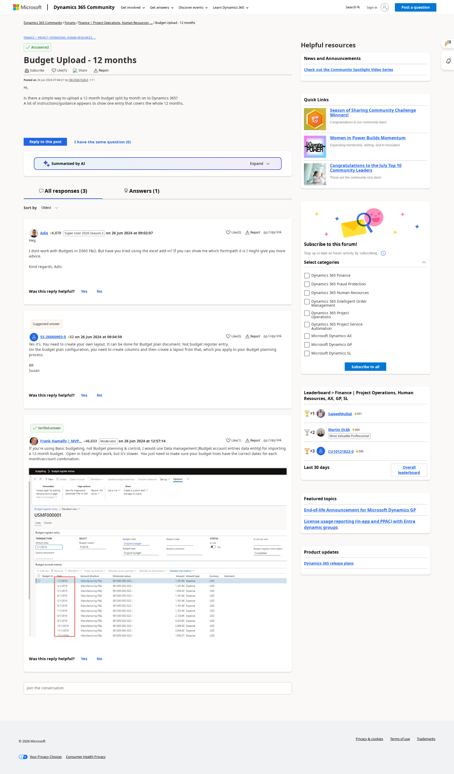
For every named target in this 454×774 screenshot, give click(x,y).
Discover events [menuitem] (191, 7)
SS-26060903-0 (53, 336)
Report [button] (104, 70)
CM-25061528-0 (78, 80)
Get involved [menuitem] (131, 7)
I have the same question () (102, 141)
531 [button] (359, 414)
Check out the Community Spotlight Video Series (348, 69)
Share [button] (83, 70)
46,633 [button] (91, 440)
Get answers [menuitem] (159, 7)
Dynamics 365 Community (84, 7)
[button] (353, 7)
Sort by (30, 207)
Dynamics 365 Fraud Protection (338, 284)
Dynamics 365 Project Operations (330, 315)
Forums (70, 23)
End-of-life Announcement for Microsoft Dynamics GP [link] (360, 510)
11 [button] (93, 80)
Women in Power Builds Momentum (368, 138)
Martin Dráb (339, 429)
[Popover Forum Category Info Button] (383, 253)
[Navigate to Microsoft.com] (27, 7)
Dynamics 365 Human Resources (340, 293)
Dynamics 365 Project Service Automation (337, 326)
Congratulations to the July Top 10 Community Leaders (365, 168)
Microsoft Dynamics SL (331, 353)
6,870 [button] (56, 232)
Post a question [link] (415, 7)
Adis (44, 232)
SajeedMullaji (340, 413)
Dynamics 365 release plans (329, 563)
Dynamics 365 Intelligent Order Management (339, 303)
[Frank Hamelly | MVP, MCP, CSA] (34, 441)
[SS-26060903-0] (34, 337)
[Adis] (34, 233)
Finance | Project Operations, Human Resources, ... (115, 23)
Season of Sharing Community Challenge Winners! (373, 112)
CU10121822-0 (341, 451)
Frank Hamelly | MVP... (61, 440)
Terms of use (400, 738)
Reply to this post (45, 141)
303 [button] (357, 430)
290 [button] (361, 451)
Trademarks (426, 738)
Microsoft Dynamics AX (331, 336)
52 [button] (72, 336)
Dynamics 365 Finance (330, 275)
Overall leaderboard (409, 470)
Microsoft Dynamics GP (331, 344)
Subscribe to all (365, 366)
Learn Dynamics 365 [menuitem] (228, 7)
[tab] (63, 193)
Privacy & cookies (369, 738)
